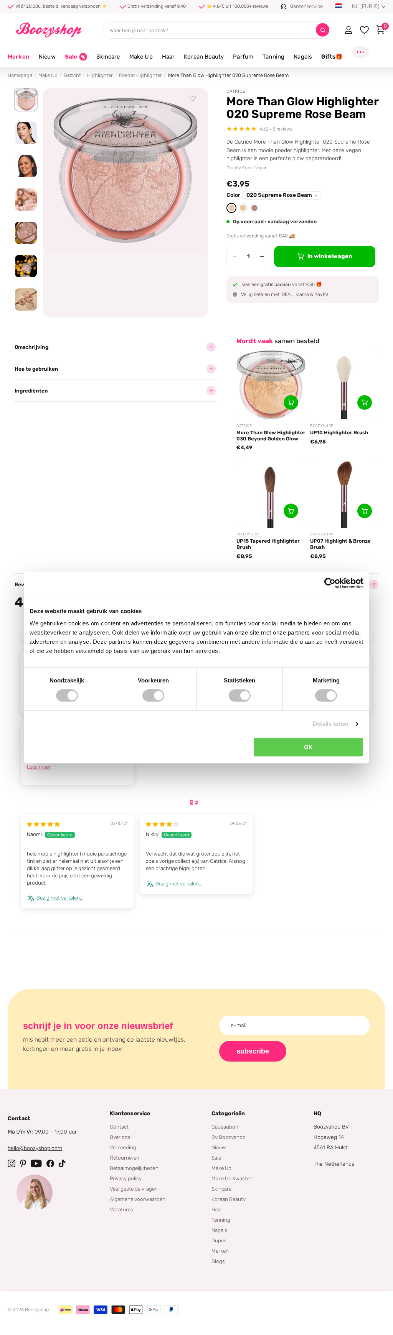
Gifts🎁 (332, 56)
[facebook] (50, 1163)
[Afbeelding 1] (26, 99)
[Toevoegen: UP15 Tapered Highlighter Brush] (291, 511)
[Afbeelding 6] (26, 266)
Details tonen (330, 723)
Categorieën (228, 1113)
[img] (43, 824)
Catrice (236, 91)
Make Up (48, 75)
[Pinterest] (23, 1163)
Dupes (218, 1240)
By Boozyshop (228, 1137)
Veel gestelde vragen (134, 1189)
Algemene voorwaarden (137, 1199)
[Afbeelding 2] (26, 133)
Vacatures (121, 1209)
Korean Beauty (228, 1199)
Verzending (123, 1147)
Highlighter (100, 75)
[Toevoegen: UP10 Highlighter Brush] (364, 402)
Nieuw (218, 1147)
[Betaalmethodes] (65, 1309)
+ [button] (262, 256)
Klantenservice (130, 1113)
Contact (119, 1127)
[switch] (153, 695)
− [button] (235, 256)
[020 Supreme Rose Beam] (231, 208)
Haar (216, 1209)
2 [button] (196, 802)
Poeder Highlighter (140, 75)
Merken (19, 56)
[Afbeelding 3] (26, 166)
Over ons (120, 1137)
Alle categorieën (47, 61)
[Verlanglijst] (193, 98)
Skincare (221, 1189)
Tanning (220, 1220)
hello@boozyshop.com (35, 1148)
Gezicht (72, 75)
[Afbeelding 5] (26, 233)
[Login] (348, 30)
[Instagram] (11, 1163)
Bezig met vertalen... (59, 898)
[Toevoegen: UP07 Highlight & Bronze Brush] (364, 511)
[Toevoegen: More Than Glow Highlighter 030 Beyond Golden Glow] (291, 402)
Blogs (218, 1261)
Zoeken (322, 30)
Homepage (20, 75)
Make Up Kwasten (232, 1178)
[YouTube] (36, 1163)
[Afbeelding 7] (26, 299)
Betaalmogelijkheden (134, 1168)
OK (308, 747)
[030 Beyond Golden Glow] (243, 208)
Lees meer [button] (39, 767)
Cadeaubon (224, 1127)
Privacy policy (126, 1178)
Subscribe (252, 1051)
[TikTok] (62, 1163)
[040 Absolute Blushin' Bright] (254, 208)
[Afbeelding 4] (26, 199)
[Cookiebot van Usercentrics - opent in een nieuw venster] (329, 583)
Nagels (219, 1230)
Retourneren (124, 1158)
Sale (216, 1158)
